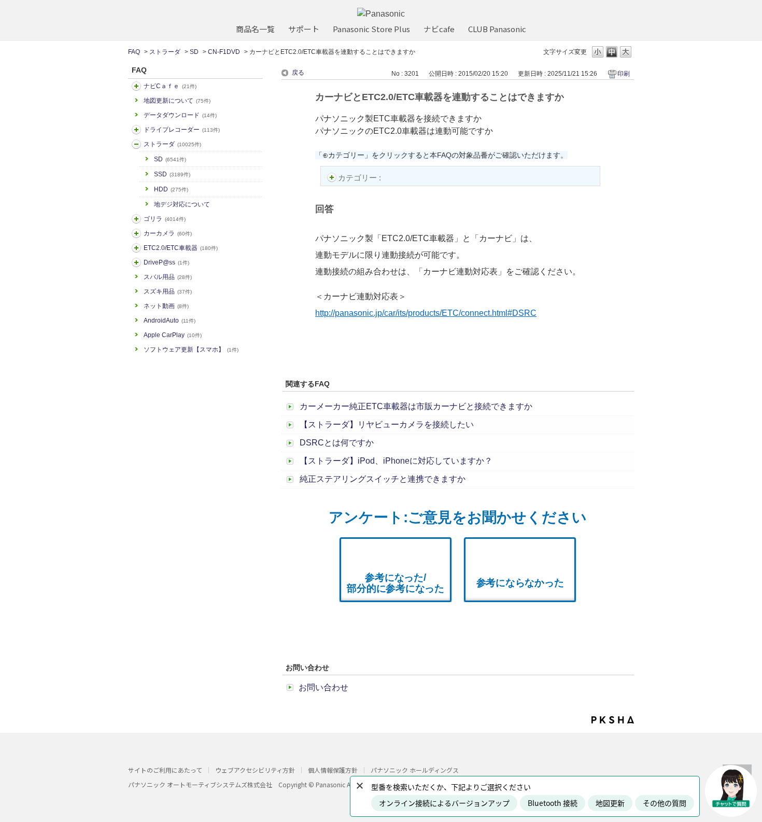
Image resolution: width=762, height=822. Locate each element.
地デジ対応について (182, 204)
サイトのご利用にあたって (165, 769)
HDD (171, 189)
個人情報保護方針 (333, 769)
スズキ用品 (168, 291)
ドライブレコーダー (182, 129)
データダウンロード (180, 115)
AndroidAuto (169, 320)
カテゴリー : (360, 177)
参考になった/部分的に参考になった (395, 583)
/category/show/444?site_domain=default (136, 248)
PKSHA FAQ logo (612, 720)
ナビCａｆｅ (170, 86)
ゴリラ (165, 218)
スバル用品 (168, 277)
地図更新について (177, 100)
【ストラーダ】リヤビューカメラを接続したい (387, 424)
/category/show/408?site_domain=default (136, 86)
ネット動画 (166, 306)
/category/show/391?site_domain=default (136, 144)
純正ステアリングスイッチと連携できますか (382, 479)
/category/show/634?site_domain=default (136, 129)
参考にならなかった (520, 582)
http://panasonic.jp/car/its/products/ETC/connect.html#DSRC (426, 313)
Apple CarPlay (173, 335)
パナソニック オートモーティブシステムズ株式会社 (200, 784)
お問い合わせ (323, 687)
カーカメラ (168, 233)
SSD (172, 174)
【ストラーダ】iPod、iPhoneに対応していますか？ (396, 460)
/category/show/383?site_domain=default (136, 219)
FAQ (134, 51)
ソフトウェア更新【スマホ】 (191, 349)
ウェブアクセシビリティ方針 (255, 769)
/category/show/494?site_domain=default (136, 233)
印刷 (623, 73)
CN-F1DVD (224, 51)
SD (194, 51)
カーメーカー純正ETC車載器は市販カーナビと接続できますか (416, 406)
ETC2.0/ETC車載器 (181, 248)
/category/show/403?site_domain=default (136, 262)
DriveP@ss (166, 262)
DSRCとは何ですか (337, 442)
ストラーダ (164, 51)
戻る (298, 72)
